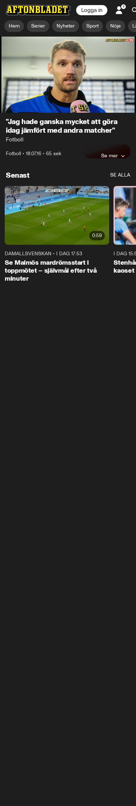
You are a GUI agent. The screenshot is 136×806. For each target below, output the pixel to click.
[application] (68, 74)
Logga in (91, 10)
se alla (120, 175)
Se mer (109, 155)
